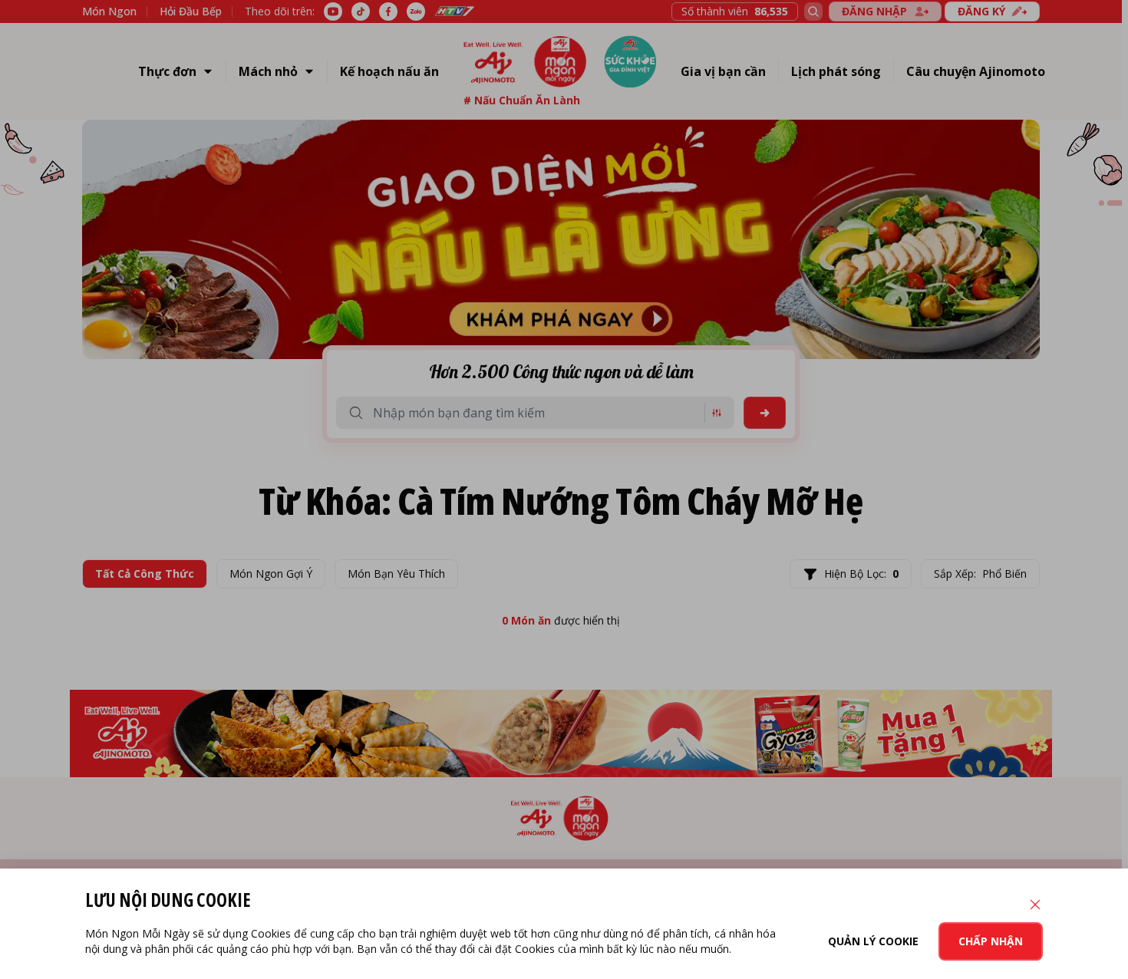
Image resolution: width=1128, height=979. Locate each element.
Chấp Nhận (990, 941)
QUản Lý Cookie (873, 941)
